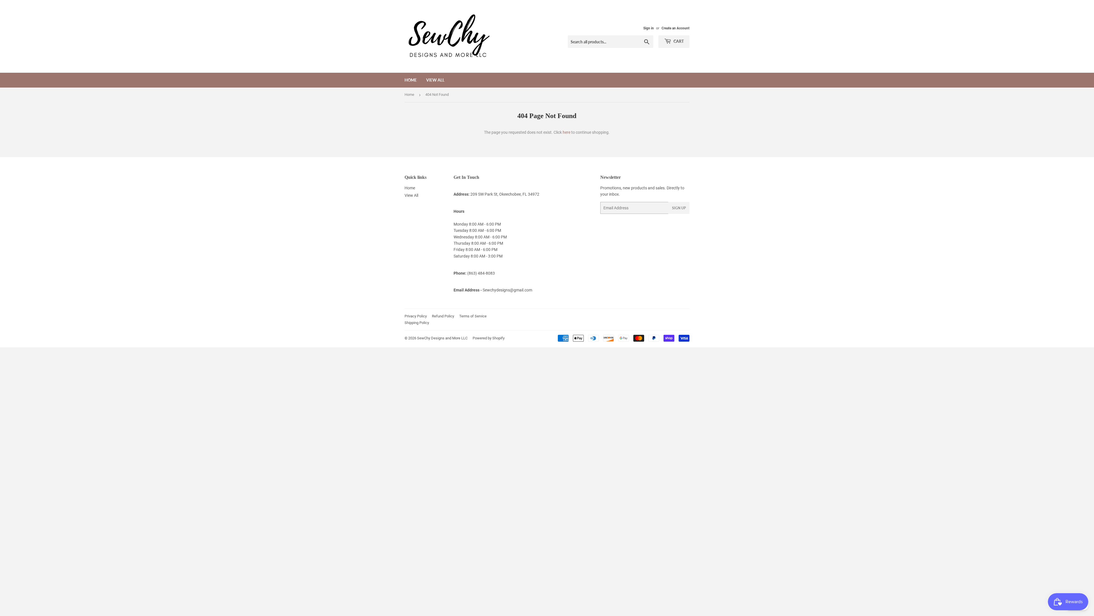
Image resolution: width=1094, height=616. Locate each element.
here (566, 132)
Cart (678, 41)
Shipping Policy (417, 323)
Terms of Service (473, 316)
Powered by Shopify (489, 338)
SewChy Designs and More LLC (442, 338)
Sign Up (679, 208)
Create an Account (675, 28)
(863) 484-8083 (481, 273)
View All (435, 80)
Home (411, 80)
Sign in (648, 28)
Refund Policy (443, 316)
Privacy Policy (416, 316)
